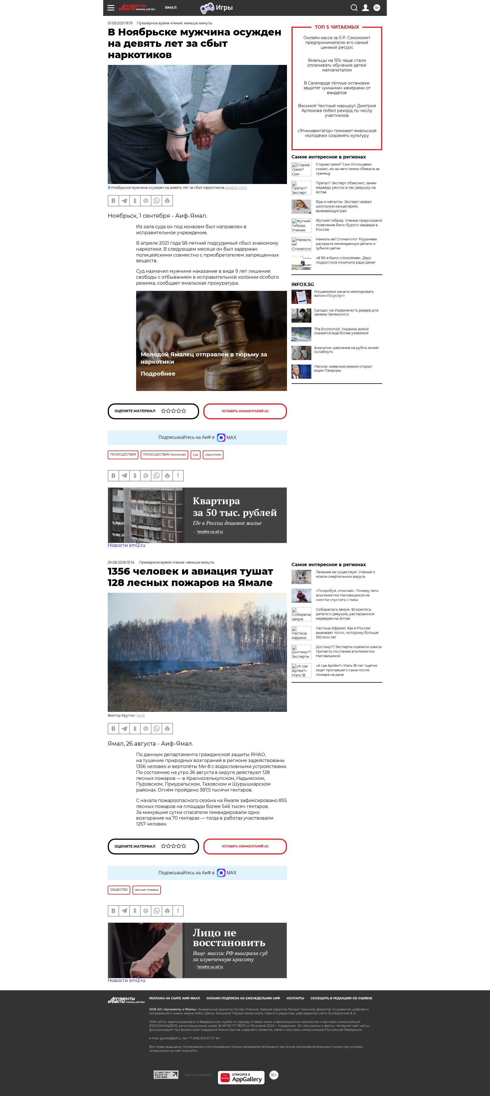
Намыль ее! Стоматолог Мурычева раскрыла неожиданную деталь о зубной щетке (346, 243)
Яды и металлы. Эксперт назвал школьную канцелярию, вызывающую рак (344, 206)
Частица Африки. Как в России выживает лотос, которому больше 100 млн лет (347, 632)
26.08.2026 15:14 (121, 562)
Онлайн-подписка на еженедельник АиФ (243, 998)
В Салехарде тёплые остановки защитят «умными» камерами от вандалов (337, 88)
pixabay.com (236, 187)
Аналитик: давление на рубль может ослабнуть (346, 350)
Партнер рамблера (198, 1074)
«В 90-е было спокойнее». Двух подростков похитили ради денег (346, 260)
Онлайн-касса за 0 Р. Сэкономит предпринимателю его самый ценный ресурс (336, 42)
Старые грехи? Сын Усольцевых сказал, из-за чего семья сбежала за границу (347, 168)
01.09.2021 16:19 (120, 23)
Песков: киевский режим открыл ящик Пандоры (343, 369)
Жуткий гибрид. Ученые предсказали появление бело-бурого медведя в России (349, 225)
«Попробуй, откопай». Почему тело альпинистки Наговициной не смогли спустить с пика (347, 595)
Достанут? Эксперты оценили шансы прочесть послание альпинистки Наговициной (349, 651)
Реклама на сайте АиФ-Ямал (174, 998)
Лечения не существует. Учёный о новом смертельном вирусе (345, 574)
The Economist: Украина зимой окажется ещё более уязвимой (341, 331)
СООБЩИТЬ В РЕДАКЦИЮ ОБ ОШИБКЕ (341, 998)
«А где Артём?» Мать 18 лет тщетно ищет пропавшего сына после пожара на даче (346, 670)
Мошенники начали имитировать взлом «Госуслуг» (344, 294)
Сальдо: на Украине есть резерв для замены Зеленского (346, 312)
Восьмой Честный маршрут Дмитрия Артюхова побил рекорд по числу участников (337, 110)
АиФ (141, 715)
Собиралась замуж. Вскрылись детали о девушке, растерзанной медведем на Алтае (345, 614)
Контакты (295, 998)
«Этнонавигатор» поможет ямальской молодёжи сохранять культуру (337, 133)
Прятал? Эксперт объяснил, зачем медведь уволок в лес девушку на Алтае (346, 187)
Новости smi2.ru (126, 545)
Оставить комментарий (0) (245, 411)
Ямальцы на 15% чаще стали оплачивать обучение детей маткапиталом (336, 65)
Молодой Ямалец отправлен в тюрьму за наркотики (204, 358)
